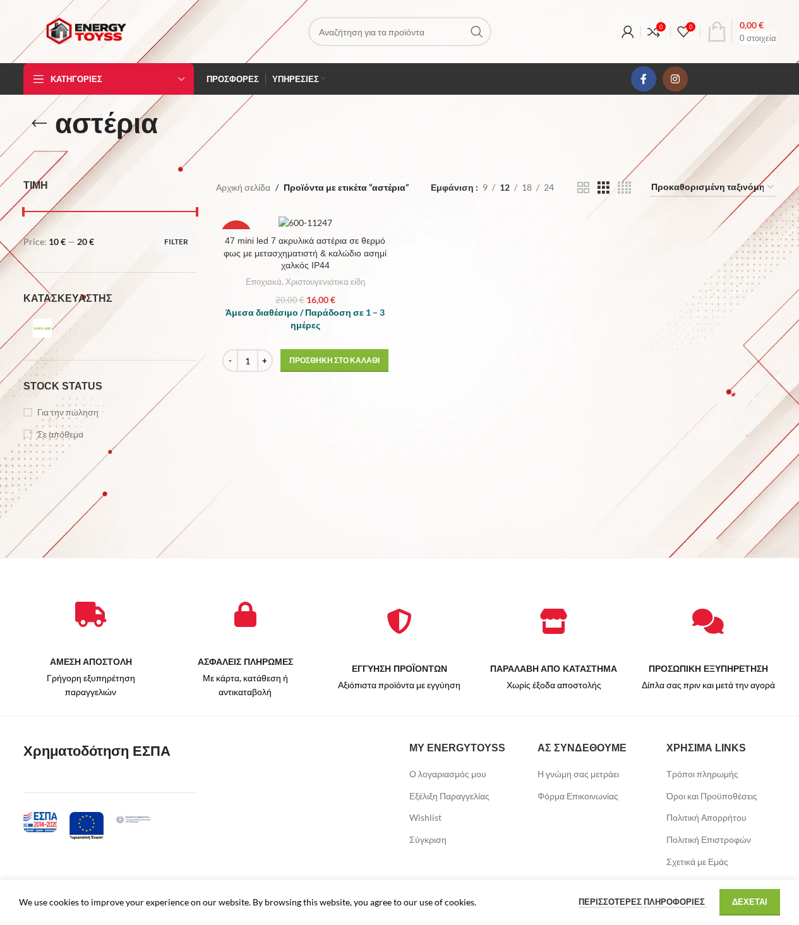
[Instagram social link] (675, 79)
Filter (176, 241)
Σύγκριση (428, 839)
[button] (334, 360)
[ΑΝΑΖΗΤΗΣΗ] (476, 31)
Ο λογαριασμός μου (447, 773)
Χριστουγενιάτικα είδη (325, 282)
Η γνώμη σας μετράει (578, 773)
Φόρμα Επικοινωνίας (578, 796)
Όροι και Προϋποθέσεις (711, 796)
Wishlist (425, 817)
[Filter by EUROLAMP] (64, 328)
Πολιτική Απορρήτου (706, 817)
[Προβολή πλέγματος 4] (624, 188)
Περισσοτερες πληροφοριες (643, 902)
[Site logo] (86, 30)
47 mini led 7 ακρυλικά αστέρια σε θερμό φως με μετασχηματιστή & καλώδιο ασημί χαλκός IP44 (305, 253)
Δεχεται (749, 902)
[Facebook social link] (643, 79)
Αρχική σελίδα (243, 187)
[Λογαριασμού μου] (627, 31)
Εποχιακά (264, 282)
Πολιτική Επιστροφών (708, 839)
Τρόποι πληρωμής (702, 773)
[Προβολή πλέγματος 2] (583, 188)
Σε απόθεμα (60, 434)
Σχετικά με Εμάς (697, 861)
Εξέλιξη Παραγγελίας (449, 796)
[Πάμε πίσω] (39, 123)
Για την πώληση (68, 412)
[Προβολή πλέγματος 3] (604, 188)
